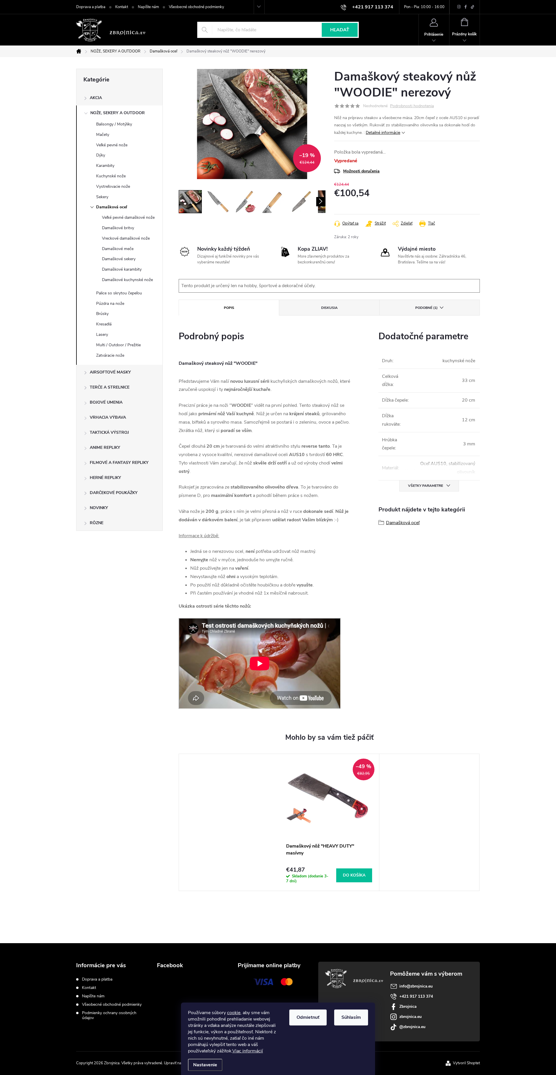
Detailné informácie (383, 132)
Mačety (102, 134)
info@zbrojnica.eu (416, 986)
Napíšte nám (148, 7)
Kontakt (121, 7)
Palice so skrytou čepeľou (119, 293)
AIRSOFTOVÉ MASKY (110, 372)
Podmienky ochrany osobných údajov (109, 1015)
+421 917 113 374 (416, 996)
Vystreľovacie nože (113, 186)
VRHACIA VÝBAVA (108, 417)
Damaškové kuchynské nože (127, 280)
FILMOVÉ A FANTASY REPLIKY (119, 462)
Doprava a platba (90, 7)
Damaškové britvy (118, 228)
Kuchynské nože (111, 176)
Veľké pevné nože (111, 145)
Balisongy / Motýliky (114, 124)
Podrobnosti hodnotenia (412, 106)
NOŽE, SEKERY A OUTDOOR (117, 113)
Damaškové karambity (122, 269)
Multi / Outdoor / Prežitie (118, 345)
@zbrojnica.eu (412, 1027)
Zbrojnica (408, 1006)
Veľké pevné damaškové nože (128, 217)
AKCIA (96, 98)
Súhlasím (351, 1017)
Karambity (105, 165)
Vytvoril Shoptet (466, 1063)
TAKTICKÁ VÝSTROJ (109, 432)
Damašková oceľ (111, 207)
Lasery (102, 334)
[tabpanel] (329, 822)
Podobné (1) (426, 307)
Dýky (100, 155)
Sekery (102, 197)
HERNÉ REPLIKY (105, 477)
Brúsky (102, 313)
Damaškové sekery (119, 259)
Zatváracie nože (110, 355)
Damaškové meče (117, 249)
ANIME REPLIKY (105, 447)
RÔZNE (96, 523)
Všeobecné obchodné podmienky (196, 7)
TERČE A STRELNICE (109, 387)
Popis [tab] (229, 307)
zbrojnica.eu (410, 1016)
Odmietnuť (308, 1017)
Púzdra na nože (110, 303)
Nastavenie (205, 1065)
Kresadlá (103, 324)
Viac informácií (247, 1051)
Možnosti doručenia (361, 171)
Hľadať (339, 30)
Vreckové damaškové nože (126, 238)
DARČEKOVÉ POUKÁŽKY (114, 492)
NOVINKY (99, 508)
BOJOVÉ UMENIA (106, 402)
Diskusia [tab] (329, 307)
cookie (233, 1013)
